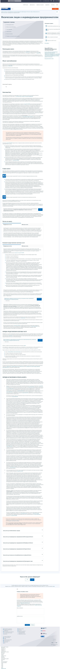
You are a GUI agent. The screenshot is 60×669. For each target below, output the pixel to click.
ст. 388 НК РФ (38, 53)
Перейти (40, 209)
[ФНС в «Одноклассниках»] (55, 1)
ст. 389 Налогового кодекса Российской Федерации (24, 96)
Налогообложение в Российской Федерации (14, 11)
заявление (10, 335)
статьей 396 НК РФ (20, 390)
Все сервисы (47, 43)
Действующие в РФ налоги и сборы (27, 11)
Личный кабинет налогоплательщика (14, 351)
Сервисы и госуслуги (40, 4)
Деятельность (32, 4)
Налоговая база (9, 29)
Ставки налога (9, 31)
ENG (57, 4)
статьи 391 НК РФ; (16, 160)
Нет (27, 579)
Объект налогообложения (11, 26)
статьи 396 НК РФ (34, 326)
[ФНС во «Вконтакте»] (53, 1)
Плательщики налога (10, 24)
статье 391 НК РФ (9, 142)
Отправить (27, 624)
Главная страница (4, 11)
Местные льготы (25, 224)
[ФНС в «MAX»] (58, 1)
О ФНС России (25, 4)
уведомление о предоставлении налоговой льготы (15, 366)
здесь (25, 345)
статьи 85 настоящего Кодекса (28, 116)
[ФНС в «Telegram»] (56, 1)
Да (32, 579)
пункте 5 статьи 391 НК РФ (19, 252)
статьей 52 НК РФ (20, 471)
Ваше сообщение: (20, 607)
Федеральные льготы (7, 224)
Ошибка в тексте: (20, 616)
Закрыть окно (3, 668)
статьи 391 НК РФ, (17, 325)
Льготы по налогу (10, 33)
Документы (47, 4)
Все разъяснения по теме (49, 58)
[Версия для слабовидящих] (41, 0)
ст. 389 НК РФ (27, 52)
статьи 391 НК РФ (27, 103)
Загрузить (39, 298)
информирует (23, 317)
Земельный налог (36, 11)
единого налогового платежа (14, 520)
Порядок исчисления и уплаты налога (13, 36)
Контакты (53, 4)
